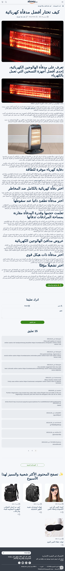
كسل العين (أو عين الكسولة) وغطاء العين (55, 508)
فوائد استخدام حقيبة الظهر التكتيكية (34, 508)
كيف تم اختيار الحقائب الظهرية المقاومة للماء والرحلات (12, 509)
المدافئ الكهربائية (30, 108)
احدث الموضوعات (57, 6)
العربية (42, 566)
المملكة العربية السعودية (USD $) (54, 566)
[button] (32, 285)
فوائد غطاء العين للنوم (55, 542)
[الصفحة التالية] (29, 450)
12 (60, 512)
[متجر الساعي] (32, 2)
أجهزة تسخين (37, 180)
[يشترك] (4, 553)
